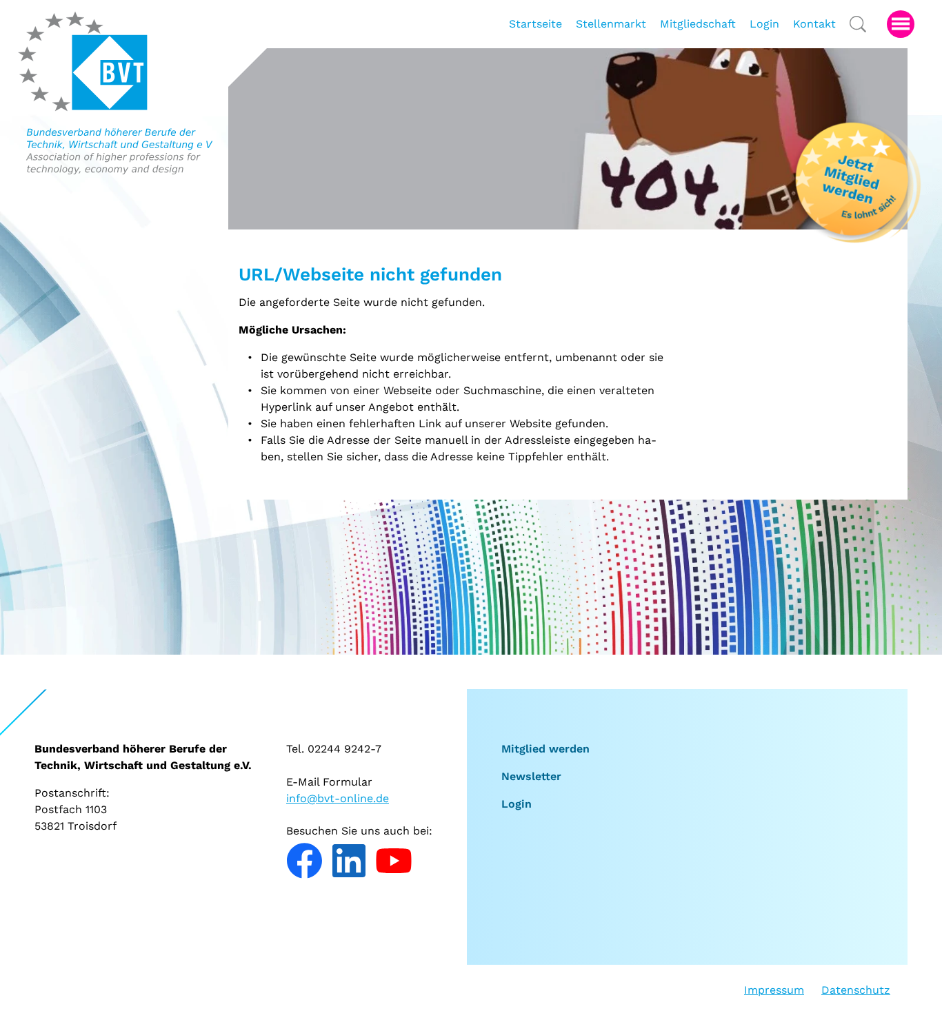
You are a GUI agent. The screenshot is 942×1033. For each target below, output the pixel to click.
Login (516, 803)
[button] (900, 24)
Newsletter (531, 776)
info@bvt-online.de (337, 798)
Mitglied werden (545, 748)
